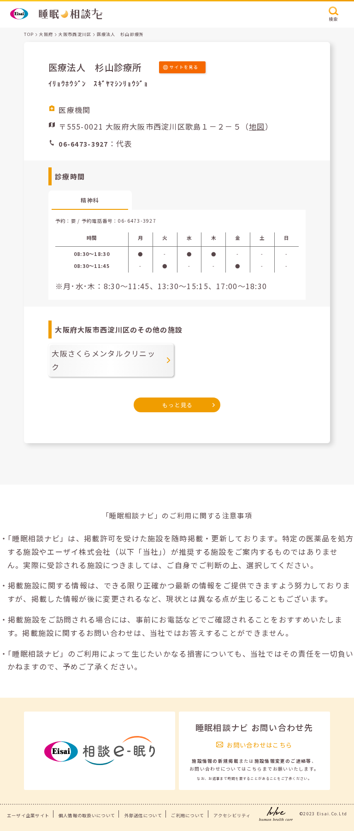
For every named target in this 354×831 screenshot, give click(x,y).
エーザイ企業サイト (28, 815)
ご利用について (187, 815)
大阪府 (46, 34)
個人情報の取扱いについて (87, 815)
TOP (29, 34)
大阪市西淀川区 (74, 34)
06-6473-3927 (137, 220)
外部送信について (143, 815)
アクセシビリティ (232, 815)
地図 (257, 126)
